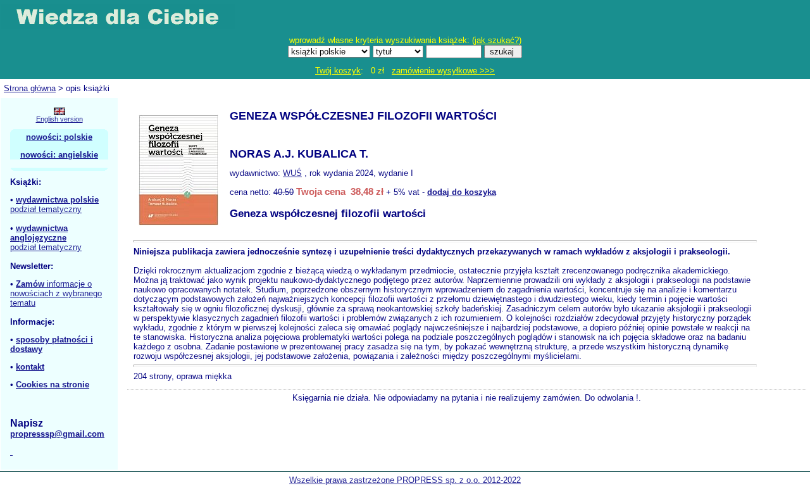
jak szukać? (497, 40)
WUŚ (292, 173)
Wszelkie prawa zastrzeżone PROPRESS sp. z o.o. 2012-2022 (405, 480)
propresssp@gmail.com (57, 434)
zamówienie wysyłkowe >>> (443, 70)
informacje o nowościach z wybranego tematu (56, 293)
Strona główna (30, 88)
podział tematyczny (46, 209)
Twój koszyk (338, 70)
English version (59, 119)
